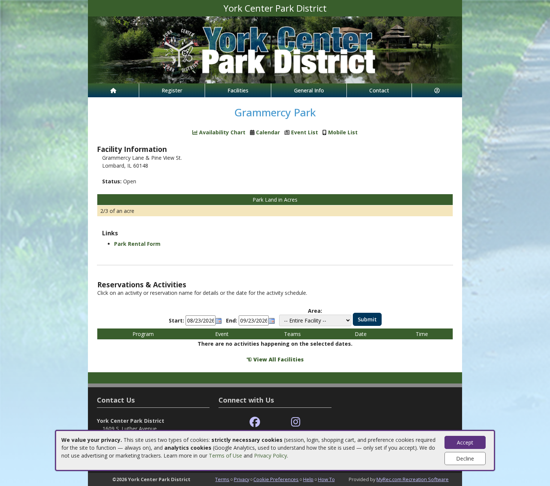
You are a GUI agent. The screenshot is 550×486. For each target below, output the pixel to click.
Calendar (268, 132)
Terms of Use (225, 455)
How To (326, 479)
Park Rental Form (137, 243)
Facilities (237, 90)
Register (172, 90)
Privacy (241, 479)
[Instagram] (295, 422)
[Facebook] (255, 422)
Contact (379, 90)
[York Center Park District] (275, 49)
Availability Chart (221, 132)
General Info (309, 90)
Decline (465, 458)
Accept (465, 442)
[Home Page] (113, 90)
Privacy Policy (270, 455)
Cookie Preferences (276, 479)
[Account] (437, 90)
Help (308, 479)
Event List (304, 132)
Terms (222, 479)
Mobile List (343, 132)
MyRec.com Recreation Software (412, 479)
